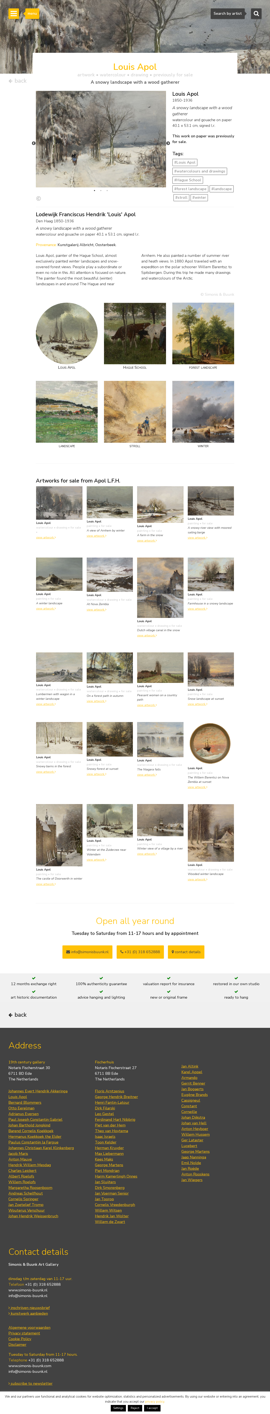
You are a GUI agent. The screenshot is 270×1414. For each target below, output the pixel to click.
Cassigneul (190, 1100)
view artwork (45, 537)
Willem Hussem (195, 1134)
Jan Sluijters (105, 1182)
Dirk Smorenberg (110, 1187)
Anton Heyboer (194, 1128)
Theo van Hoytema (111, 1130)
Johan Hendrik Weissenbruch (33, 1216)
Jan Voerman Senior (112, 1193)
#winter (199, 197)
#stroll (181, 197)
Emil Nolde (191, 1162)
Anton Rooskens (195, 1174)
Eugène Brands (194, 1094)
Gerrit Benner (193, 1083)
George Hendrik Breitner (116, 1096)
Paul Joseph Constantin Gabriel (35, 1119)
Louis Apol (17, 1096)
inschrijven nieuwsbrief (30, 1307)
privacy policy (154, 1401)
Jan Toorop (104, 1199)
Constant (189, 1106)
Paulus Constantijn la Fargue (33, 1142)
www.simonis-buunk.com (29, 1365)
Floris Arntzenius (109, 1091)
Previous (34, 143)
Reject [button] (135, 1408)
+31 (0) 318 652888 (141, 951)
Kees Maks (104, 1159)
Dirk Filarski (105, 1108)
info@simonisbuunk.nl (89, 951)
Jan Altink (189, 1066)
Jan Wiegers (191, 1179)
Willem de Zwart (110, 1221)
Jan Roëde (190, 1168)
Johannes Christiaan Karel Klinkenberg (41, 1147)
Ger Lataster (192, 1140)
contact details (187, 951)
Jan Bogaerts (192, 1089)
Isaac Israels (105, 1136)
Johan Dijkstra (193, 1117)
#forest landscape (190, 188)
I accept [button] (152, 1408)
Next (168, 143)
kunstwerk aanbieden (29, 1313)
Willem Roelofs (22, 1182)
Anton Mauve (20, 1159)
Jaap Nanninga (193, 1157)
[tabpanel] (101, 139)
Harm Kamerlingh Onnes (116, 1176)
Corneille (189, 1111)
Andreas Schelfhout (25, 1193)
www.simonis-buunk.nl (27, 1290)
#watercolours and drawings (199, 171)
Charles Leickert (22, 1170)
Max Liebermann (109, 1153)
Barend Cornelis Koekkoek (30, 1130)
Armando (189, 1077)
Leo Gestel (104, 1113)
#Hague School (187, 180)
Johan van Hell (194, 1123)
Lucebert (189, 1145)
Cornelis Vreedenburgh (115, 1204)
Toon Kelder (105, 1142)
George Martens (109, 1165)
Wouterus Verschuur (26, 1210)
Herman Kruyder (109, 1147)
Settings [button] (118, 1408)
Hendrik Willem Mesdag (29, 1165)
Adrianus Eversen (23, 1113)
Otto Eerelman (21, 1108)
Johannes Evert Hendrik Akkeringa (38, 1091)
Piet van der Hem (110, 1125)
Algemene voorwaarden (29, 1327)
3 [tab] (107, 190)
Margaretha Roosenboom (30, 1187)
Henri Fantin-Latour (112, 1102)
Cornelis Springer (23, 1199)
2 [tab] (101, 190)
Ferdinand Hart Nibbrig (115, 1119)
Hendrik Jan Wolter (112, 1216)
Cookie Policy (19, 1338)
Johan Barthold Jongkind (29, 1125)
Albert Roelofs (21, 1176)
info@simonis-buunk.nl (27, 1295)
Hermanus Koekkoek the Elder (34, 1136)
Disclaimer (17, 1344)
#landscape (221, 188)
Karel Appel (191, 1072)
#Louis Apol (185, 162)
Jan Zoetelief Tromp (25, 1204)
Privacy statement (24, 1333)
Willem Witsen (108, 1210)
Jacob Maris (18, 1153)
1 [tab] (94, 190)
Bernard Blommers (24, 1102)
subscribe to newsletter (31, 1383)
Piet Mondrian (107, 1170)
